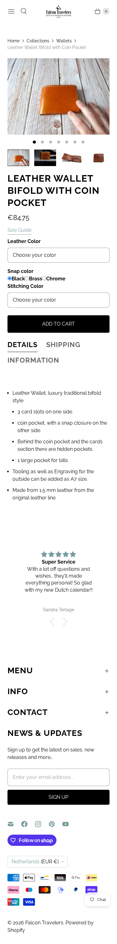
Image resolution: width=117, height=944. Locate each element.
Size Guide (19, 230)
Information (33, 360)
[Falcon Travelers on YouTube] (69, 824)
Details (22, 345)
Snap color (20, 271)
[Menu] (11, 11)
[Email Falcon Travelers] (14, 824)
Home (13, 40)
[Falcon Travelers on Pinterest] (55, 824)
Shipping (63, 345)
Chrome (56, 279)
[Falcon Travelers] (58, 11)
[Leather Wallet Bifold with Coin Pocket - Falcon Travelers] (58, 96)
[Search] (23, 11)
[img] (58, 554)
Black (18, 279)
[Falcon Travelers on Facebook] (28, 824)
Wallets (64, 40)
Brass (35, 279)
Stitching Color (25, 286)
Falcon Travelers (44, 923)
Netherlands (35, 862)
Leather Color (24, 241)
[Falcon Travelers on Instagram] (42, 824)
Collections (38, 40)
